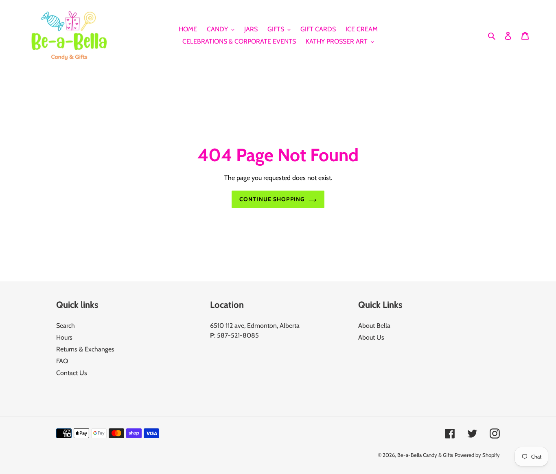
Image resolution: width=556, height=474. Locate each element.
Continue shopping (271, 199)
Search (65, 325)
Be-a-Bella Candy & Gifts (425, 455)
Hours (64, 337)
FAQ (62, 361)
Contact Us (71, 373)
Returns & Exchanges (85, 349)
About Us (371, 337)
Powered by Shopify (477, 455)
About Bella (374, 325)
